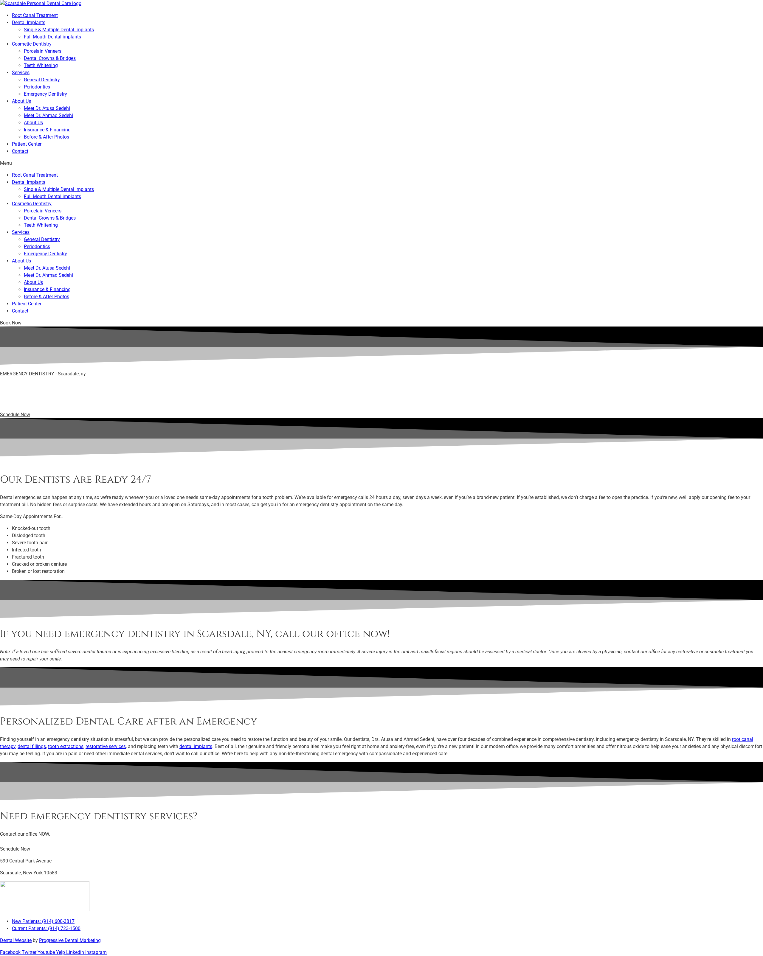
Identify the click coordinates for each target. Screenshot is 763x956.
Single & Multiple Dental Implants (59, 29)
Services (21, 72)
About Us (21, 101)
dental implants (195, 746)
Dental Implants (28, 22)
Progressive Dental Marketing (70, 940)
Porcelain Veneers (42, 51)
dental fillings (32, 746)
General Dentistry (42, 80)
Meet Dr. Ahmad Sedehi (48, 115)
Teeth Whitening (41, 65)
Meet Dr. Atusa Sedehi (47, 108)
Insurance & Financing (47, 130)
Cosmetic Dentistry (32, 44)
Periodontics (37, 87)
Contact (20, 151)
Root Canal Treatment (35, 15)
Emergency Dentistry (45, 94)
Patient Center (26, 144)
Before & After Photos (46, 137)
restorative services (106, 746)
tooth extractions (65, 746)
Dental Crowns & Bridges (50, 58)
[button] (10, 323)
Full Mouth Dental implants (52, 37)
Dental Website (16, 940)
